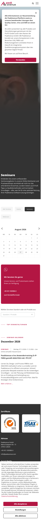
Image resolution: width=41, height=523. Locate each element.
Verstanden (20, 60)
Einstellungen (20, 510)
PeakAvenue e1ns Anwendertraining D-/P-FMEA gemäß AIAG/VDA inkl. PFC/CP (19, 356)
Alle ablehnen (20, 516)
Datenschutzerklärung (9, 496)
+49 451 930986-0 (10, 291)
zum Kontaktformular (12, 295)
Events (19, 209)
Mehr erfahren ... (7, 384)
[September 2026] (39, 228)
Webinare (6, 217)
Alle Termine (7, 209)
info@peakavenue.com (8, 454)
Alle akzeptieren (20, 504)
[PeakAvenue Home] (8, 3)
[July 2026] (2, 228)
